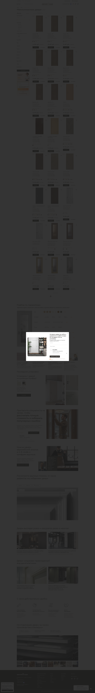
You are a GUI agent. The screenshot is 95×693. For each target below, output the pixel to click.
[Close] (67, 333)
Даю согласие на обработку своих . (58, 359)
